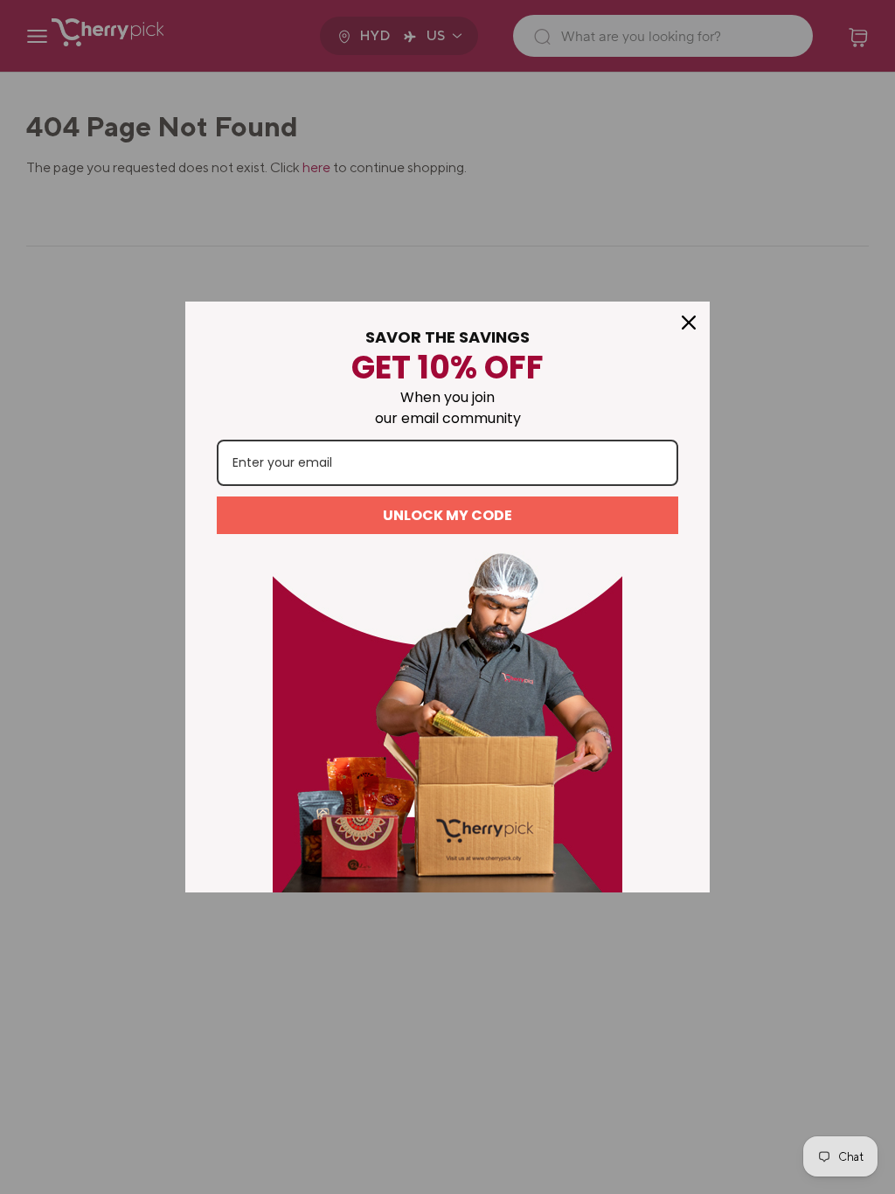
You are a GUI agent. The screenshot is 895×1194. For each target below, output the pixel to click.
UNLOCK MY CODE (447, 515)
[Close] (689, 323)
